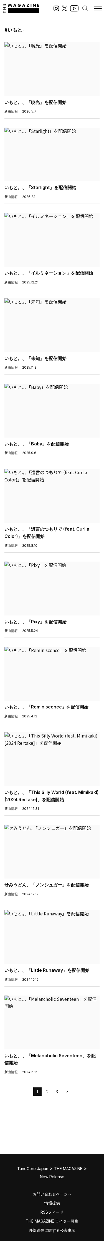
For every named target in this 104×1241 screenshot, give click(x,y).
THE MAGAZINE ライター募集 (52, 1221)
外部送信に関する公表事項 (52, 1230)
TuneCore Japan (32, 1168)
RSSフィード (52, 1212)
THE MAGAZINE (68, 1168)
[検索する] (85, 8)
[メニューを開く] (98, 8)
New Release (52, 1176)
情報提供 (52, 1203)
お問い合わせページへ (52, 1194)
